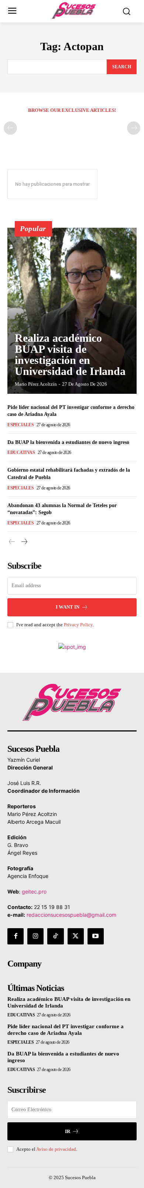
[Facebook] (15, 936)
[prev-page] (10, 128)
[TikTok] (55, 936)
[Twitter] (76, 936)
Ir (67, 1131)
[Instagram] (35, 936)
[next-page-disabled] (133, 128)
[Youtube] (96, 936)
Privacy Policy (78, 624)
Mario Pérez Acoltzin (36, 384)
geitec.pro (34, 891)
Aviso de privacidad (56, 1149)
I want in (67, 607)
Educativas (21, 452)
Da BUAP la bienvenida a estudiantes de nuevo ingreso (68, 442)
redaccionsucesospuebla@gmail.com (71, 915)
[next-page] (23, 542)
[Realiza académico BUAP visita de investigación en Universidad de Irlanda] (72, 311)
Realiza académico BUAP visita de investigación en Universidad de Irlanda (70, 354)
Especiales (20, 424)
